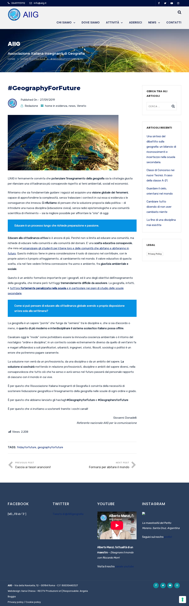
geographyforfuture (50, 447)
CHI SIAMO (64, 22)
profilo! (168, 537)
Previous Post (33, 465)
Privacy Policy (155, 254)
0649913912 (18, 3)
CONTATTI (173, 22)
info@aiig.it (40, 3)
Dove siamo (91, 22)
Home (12, 59)
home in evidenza (33, 59)
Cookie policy (33, 602)
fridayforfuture (26, 447)
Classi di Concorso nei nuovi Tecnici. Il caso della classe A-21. (160, 175)
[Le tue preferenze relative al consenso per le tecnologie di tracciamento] (182, 599)
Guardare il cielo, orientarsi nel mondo (160, 191)
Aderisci (135, 22)
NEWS (152, 22)
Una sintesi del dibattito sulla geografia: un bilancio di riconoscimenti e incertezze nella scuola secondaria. (161, 149)
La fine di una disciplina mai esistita (161, 222)
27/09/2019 (47, 99)
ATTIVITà (112, 22)
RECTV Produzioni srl (49, 591)
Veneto (81, 106)
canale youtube (124, 566)
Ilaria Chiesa (28, 591)
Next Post (109, 465)
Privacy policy (15, 602)
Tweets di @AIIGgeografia (68, 514)
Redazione (31, 106)
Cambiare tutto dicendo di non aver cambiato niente (159, 207)
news (72, 106)
